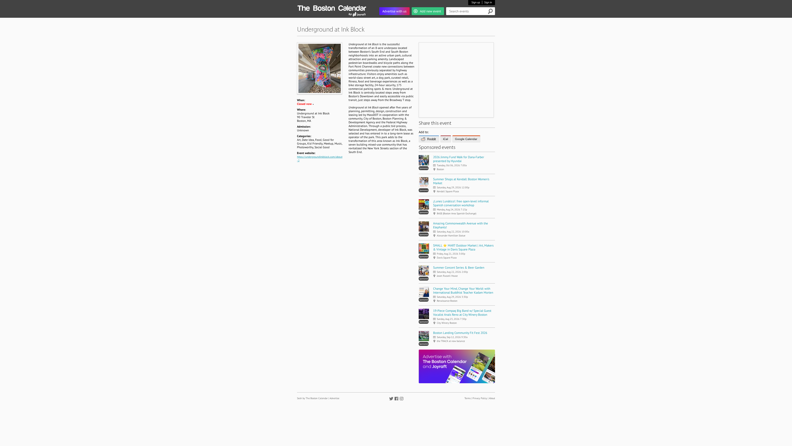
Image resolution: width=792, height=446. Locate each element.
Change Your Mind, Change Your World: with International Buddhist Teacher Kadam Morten (463, 290)
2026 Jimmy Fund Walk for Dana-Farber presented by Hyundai (458, 159)
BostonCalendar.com (331, 7)
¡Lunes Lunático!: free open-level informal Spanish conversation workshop (461, 203)
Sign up (475, 2)
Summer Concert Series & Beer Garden (458, 267)
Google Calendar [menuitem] (466, 139)
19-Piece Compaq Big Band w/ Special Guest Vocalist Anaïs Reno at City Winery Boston (462, 313)
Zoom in (319, 68)
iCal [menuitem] (445, 139)
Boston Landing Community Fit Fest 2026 (460, 333)
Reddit (431, 139)
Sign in (488, 2)
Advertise (334, 398)
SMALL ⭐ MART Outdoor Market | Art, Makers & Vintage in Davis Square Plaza (463, 247)
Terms (467, 398)
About (492, 398)
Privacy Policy (480, 398)
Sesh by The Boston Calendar (312, 398)
